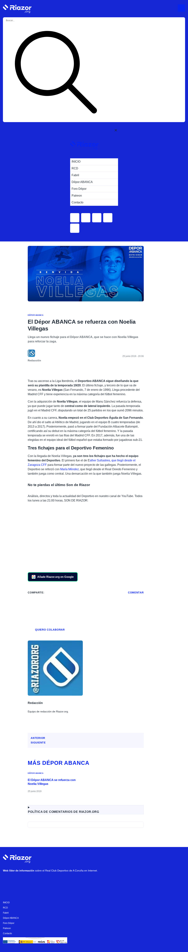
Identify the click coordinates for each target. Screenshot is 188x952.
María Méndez (69, 469)
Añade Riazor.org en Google (55, 576)
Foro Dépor (8, 923)
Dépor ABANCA (35, 315)
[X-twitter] (29, 880)
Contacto (7, 933)
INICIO (6, 902)
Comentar (136, 592)
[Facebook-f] (51, 880)
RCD (5, 907)
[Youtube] (7, 880)
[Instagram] (18, 880)
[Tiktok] (40, 880)
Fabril (6, 913)
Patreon (7, 928)
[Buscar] (55, 73)
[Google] (62, 880)
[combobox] (20, 20)
